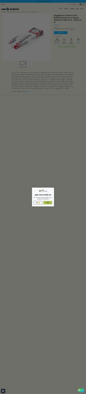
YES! (47, 202)
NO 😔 (38, 203)
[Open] (3, 391)
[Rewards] (81, 390)
